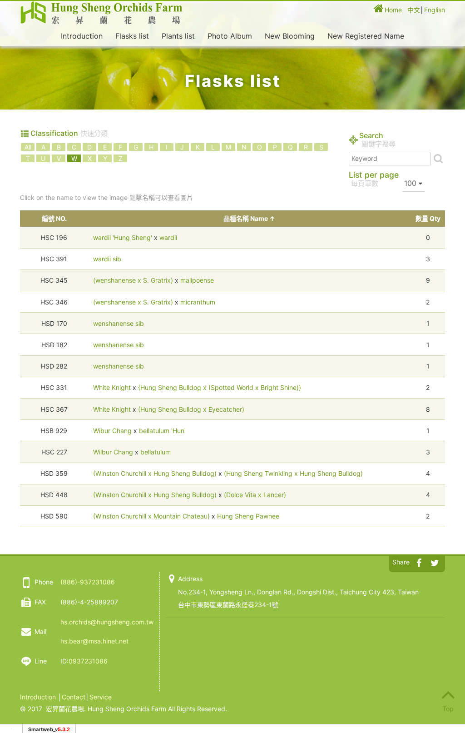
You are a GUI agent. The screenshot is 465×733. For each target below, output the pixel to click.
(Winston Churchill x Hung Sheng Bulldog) (155, 473)
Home (393, 10)
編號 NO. (54, 218)
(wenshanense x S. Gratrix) (133, 280)
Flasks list (132, 35)
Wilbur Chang (113, 452)
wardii (168, 237)
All (28, 147)
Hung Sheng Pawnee (248, 516)
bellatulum (155, 452)
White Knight (112, 387)
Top (448, 709)
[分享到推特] (434, 561)
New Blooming (290, 35)
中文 (413, 10)
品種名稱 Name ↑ (249, 218)
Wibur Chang (112, 430)
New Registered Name (365, 35)
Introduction (82, 35)
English (434, 10)
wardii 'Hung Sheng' (122, 237)
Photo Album (230, 35)
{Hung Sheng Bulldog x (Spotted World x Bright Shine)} (219, 387)
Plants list (178, 35)
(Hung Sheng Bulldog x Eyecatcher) (191, 409)
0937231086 (88, 661)
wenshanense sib (118, 323)
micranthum (197, 302)
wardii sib (107, 259)
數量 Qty (428, 218)
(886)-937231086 (87, 582)
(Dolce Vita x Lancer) (255, 495)
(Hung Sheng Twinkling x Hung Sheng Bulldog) (293, 473)
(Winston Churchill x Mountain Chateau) (151, 516)
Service (100, 697)
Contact (73, 697)
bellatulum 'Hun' (162, 430)
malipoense (197, 280)
